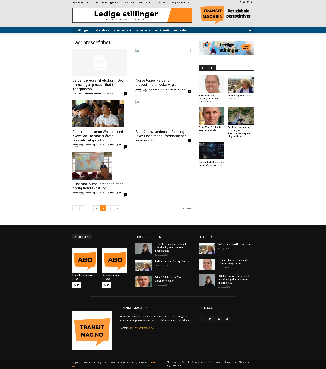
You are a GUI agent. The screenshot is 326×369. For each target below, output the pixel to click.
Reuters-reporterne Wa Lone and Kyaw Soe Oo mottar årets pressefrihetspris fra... (97, 136)
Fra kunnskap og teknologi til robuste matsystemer (208, 98)
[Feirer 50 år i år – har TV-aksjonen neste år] (211, 116)
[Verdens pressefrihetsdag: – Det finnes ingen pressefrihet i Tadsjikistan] (99, 62)
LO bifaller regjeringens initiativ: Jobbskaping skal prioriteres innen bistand (171, 247)
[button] (251, 30)
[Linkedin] (218, 319)
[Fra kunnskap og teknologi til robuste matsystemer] (211, 84)
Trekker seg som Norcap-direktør (172, 261)
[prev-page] (75, 208)
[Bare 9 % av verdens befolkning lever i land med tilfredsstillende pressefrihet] (163, 113)
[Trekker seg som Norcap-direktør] (241, 84)
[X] (227, 319)
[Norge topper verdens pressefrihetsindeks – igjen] (163, 62)
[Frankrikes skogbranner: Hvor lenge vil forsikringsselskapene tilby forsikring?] (241, 116)
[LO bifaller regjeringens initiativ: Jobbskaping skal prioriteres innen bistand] (143, 248)
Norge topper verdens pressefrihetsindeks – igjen (156, 82)
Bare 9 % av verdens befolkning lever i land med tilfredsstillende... (162, 134)
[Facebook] (240, 2)
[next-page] (117, 208)
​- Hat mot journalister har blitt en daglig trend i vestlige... (97, 186)
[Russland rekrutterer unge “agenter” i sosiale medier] (211, 150)
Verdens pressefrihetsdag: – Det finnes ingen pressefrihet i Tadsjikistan (97, 84)
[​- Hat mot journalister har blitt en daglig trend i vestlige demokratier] (99, 166)
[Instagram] (248, 2)
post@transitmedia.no (142, 327)
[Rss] (252, 2)
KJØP (76, 285)
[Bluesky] (244, 2)
